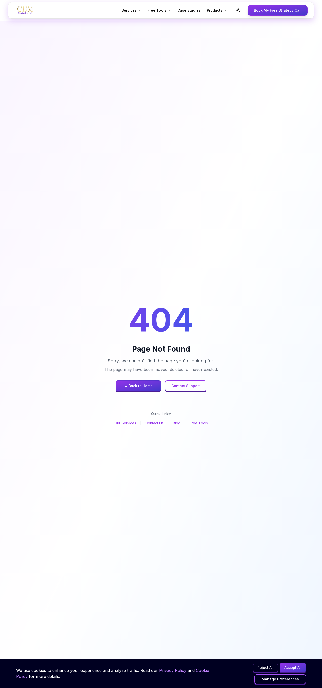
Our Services (125, 423)
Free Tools (157, 10)
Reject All (265, 667)
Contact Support (185, 386)
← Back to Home (138, 386)
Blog (176, 423)
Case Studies (189, 10)
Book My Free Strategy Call (277, 10)
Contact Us (154, 423)
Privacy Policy (172, 670)
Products (214, 10)
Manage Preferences (280, 679)
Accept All (293, 667)
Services (129, 10)
